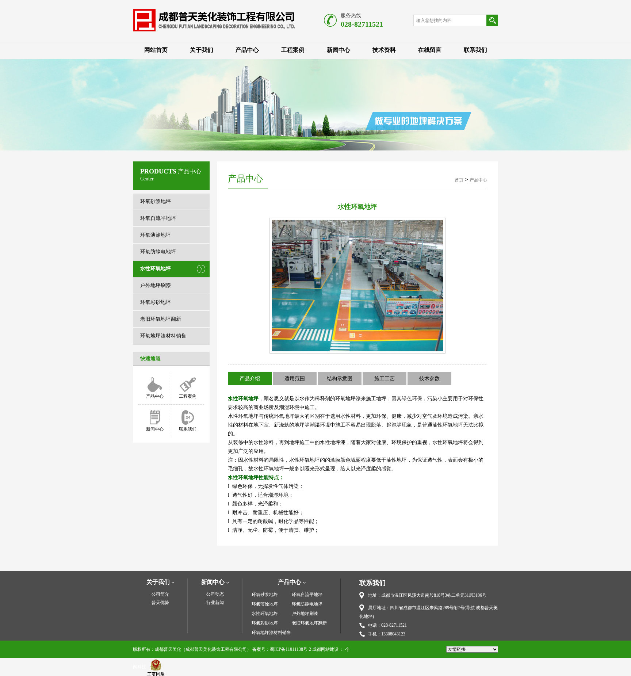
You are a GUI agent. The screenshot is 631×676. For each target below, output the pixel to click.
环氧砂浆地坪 (155, 201)
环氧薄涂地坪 (155, 235)
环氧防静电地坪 (158, 252)
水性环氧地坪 (155, 268)
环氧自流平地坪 (158, 218)
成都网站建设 (325, 649)
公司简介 (160, 594)
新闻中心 (338, 50)
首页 (459, 180)
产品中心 (247, 50)
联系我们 (475, 50)
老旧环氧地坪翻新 (160, 319)
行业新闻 (215, 602)
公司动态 (215, 594)
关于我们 (201, 50)
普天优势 (160, 602)
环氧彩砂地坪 (155, 302)
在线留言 (429, 50)
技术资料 (384, 50)
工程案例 (293, 50)
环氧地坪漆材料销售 (163, 336)
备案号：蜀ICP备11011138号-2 (281, 649)
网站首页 (156, 50)
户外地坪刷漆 (155, 285)
